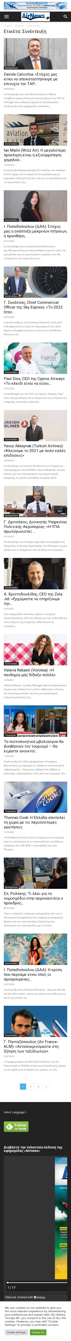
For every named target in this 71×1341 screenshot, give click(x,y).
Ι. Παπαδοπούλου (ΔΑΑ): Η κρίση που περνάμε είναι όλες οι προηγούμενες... (33, 974)
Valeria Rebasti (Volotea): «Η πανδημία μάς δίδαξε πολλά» (30, 672)
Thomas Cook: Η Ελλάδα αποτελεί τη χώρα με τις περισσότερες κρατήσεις (34, 822)
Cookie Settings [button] (16, 1332)
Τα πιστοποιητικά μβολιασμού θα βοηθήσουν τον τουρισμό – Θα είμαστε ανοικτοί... (34, 746)
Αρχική (7, 25)
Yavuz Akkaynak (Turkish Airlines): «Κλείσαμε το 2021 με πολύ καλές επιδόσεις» (35, 451)
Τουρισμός (10, 735)
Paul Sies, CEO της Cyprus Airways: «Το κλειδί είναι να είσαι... (35, 381)
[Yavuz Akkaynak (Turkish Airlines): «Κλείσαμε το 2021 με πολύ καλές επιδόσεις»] (35, 425)
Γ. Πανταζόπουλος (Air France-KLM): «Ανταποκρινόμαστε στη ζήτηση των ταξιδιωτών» (31, 1046)
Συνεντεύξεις (11, 144)
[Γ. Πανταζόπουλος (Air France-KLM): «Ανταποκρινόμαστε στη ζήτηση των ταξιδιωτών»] (35, 1021)
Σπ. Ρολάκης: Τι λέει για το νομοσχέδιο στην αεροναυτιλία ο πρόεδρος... (33, 898)
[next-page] (46, 1086)
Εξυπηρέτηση (11, 68)
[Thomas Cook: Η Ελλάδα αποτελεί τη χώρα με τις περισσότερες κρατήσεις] (35, 797)
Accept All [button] (38, 1332)
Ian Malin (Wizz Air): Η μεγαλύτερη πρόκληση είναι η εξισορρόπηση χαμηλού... (35, 155)
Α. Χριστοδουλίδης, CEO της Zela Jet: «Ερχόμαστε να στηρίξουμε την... (33, 599)
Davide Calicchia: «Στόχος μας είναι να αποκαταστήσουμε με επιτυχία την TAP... (31, 79)
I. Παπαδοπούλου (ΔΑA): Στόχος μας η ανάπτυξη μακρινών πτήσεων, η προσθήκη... (35, 231)
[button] (6, 17)
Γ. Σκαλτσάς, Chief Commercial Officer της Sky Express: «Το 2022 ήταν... (33, 307)
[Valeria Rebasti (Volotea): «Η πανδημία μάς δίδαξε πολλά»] (35, 649)
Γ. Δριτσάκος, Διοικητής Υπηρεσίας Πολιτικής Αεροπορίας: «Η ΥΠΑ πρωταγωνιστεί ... (35, 527)
